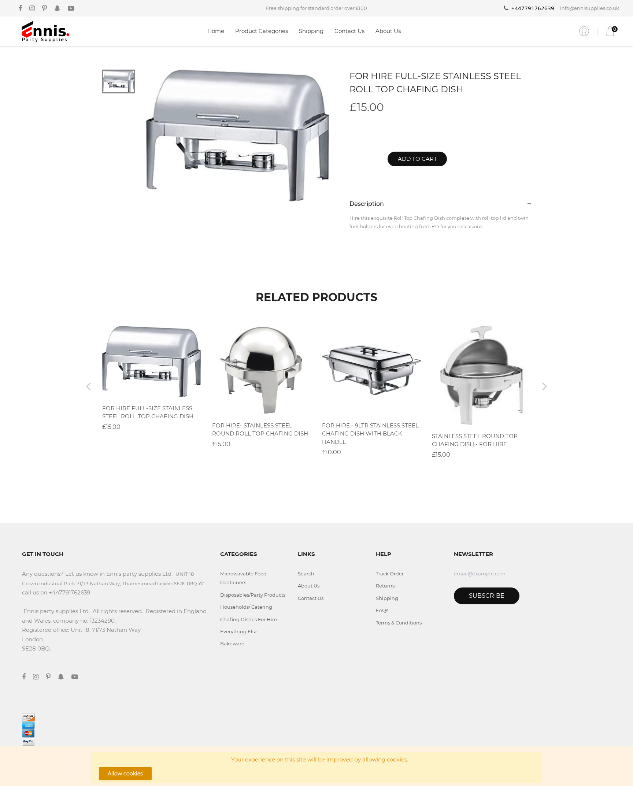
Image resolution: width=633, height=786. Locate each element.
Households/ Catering (246, 607)
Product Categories (261, 30)
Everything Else (239, 631)
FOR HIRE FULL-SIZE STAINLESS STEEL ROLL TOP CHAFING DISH (147, 412)
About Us (388, 30)
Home (215, 30)
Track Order (390, 573)
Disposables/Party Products (252, 595)
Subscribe (486, 595)
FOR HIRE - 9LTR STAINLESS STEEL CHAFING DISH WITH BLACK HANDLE (370, 433)
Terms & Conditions (399, 623)
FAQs (382, 610)
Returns (385, 586)
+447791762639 (532, 8)
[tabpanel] (238, 135)
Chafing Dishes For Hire (248, 619)
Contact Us (349, 30)
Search (306, 573)
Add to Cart (417, 158)
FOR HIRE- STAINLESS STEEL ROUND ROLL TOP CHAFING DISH (260, 429)
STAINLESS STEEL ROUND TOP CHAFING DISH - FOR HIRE (475, 440)
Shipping (311, 30)
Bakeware (232, 643)
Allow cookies (125, 773)
